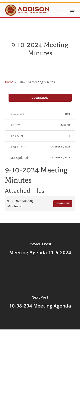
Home (9, 82)
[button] (72, 10)
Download (40, 97)
